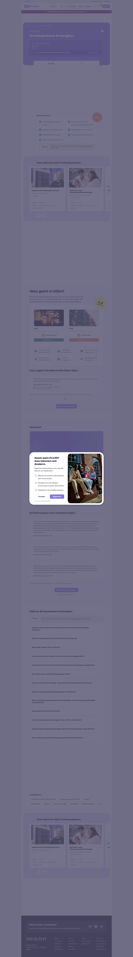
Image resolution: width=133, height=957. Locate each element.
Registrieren (57, 497)
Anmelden (41, 497)
